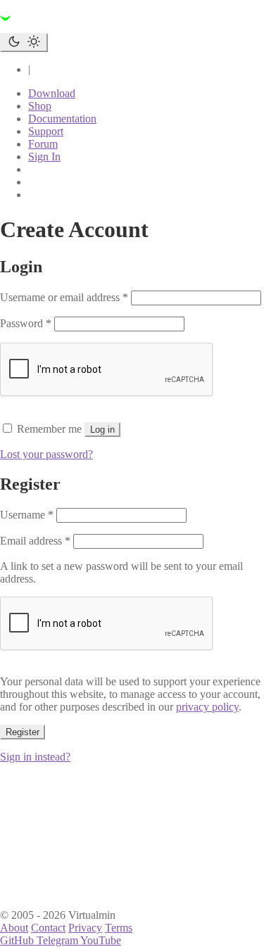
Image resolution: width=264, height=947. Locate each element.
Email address (35, 541)
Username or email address (64, 297)
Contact (48, 928)
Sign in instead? (35, 757)
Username (27, 515)
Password (25, 323)
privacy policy (207, 707)
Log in (102, 429)
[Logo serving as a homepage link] (84, 26)
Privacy (85, 928)
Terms (118, 928)
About (14, 928)
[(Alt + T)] (24, 42)
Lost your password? (46, 454)
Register (22, 732)
